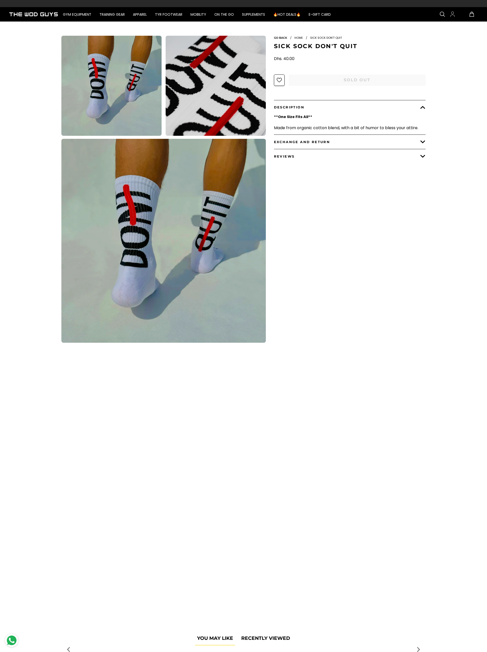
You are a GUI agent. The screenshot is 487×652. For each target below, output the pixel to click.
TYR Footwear (168, 14)
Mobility (198, 14)
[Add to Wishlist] (279, 80)
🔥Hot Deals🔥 (287, 14)
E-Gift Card (320, 14)
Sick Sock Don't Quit (315, 46)
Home (298, 38)
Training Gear (112, 14)
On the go (224, 14)
